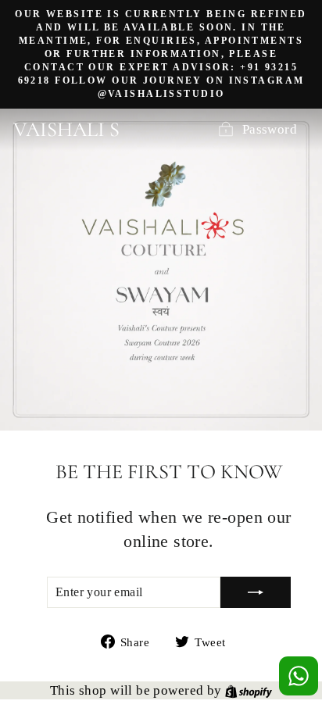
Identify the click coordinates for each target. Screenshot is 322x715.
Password (269, 129)
